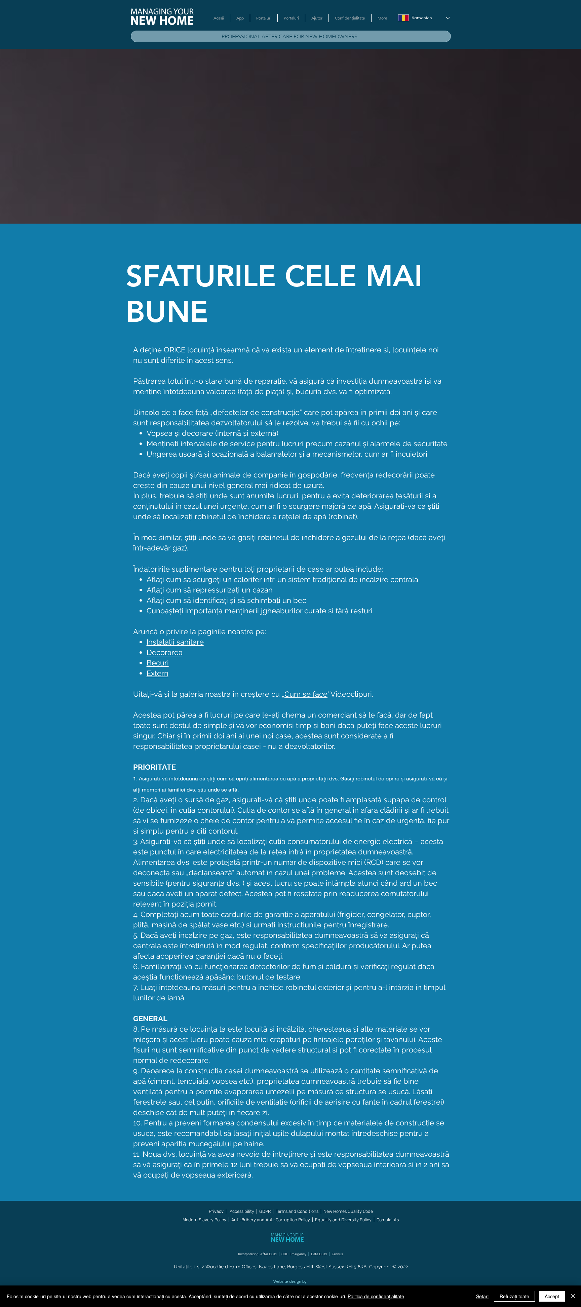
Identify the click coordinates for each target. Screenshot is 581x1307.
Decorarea (165, 652)
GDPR (265, 1211)
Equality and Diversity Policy (343, 1219)
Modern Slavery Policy (204, 1219)
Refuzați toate (514, 1296)
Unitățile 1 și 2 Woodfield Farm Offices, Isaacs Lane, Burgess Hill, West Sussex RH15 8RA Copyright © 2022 (291, 1266)
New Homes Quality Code (348, 1211)
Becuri (158, 662)
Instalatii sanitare (175, 642)
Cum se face (305, 694)
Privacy (216, 1211)
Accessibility (242, 1211)
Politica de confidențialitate (376, 1296)
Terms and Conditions (297, 1211)
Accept (552, 1296)
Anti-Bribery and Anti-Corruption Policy (270, 1219)
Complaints (388, 1219)
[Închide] (573, 1296)
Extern (157, 673)
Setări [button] (482, 1296)
